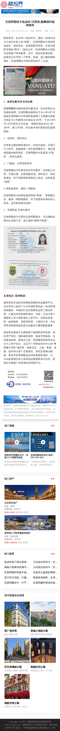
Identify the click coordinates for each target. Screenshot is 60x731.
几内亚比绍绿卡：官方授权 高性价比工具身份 (46, 567)
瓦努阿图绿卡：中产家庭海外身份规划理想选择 (17, 582)
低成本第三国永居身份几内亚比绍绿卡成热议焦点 (17, 562)
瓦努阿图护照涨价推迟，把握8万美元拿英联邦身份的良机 (46, 582)
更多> (53, 426)
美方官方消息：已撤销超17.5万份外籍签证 (17, 577)
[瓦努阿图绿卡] (30, 402)
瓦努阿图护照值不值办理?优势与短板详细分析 (17, 572)
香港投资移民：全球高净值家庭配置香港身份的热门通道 (46, 577)
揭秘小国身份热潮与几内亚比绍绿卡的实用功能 (17, 567)
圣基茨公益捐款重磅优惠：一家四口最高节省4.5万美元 (46, 572)
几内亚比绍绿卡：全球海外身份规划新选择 (46, 562)
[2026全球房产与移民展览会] (30, 13)
